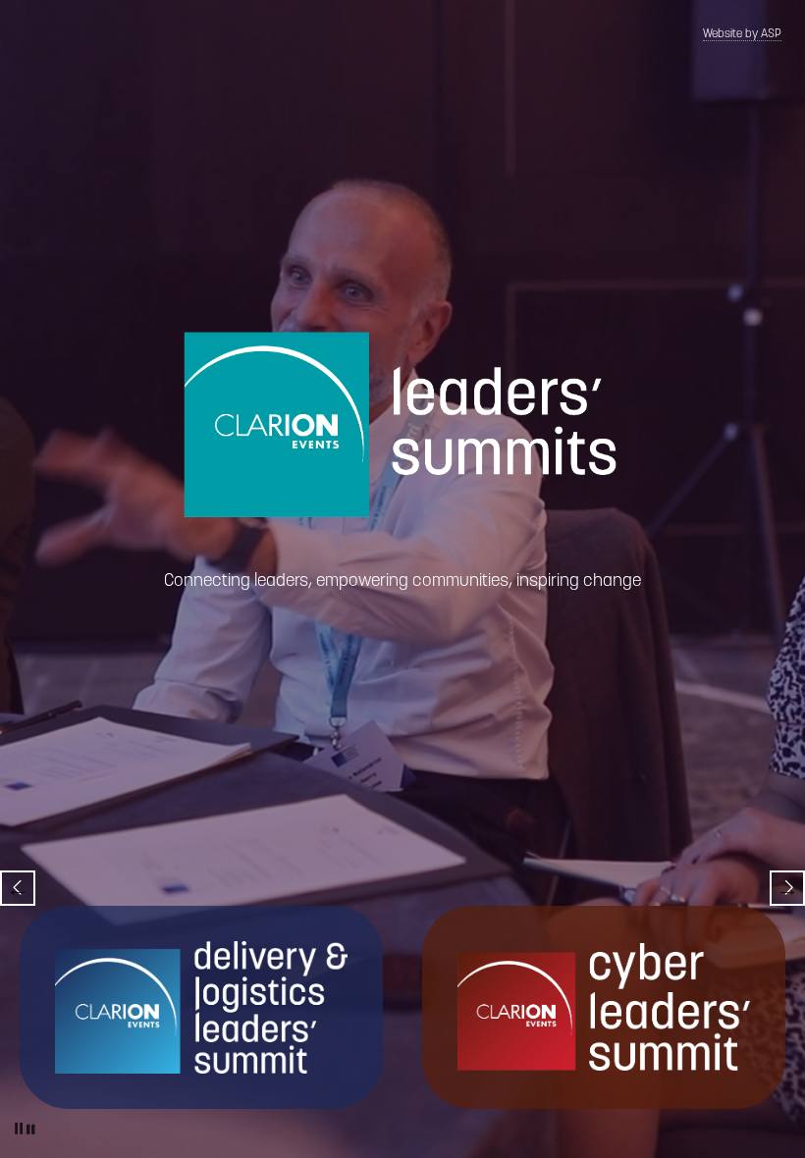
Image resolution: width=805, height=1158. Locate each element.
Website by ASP (742, 34)
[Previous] (17, 888)
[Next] (787, 888)
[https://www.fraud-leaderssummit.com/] (603, 1007)
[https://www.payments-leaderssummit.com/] (201, 1007)
